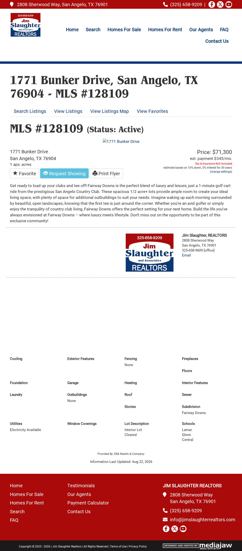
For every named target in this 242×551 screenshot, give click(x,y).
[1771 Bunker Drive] (121, 141)
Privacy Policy (138, 546)
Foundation (19, 382)
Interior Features (195, 382)
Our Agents (201, 29)
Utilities (16, 423)
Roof (128, 394)
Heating (131, 382)
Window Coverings (82, 423)
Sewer (187, 394)
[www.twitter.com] (220, 4)
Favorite (27, 173)
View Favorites (152, 111)
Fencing (131, 358)
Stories (130, 406)
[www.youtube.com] (228, 4)
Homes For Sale (124, 29)
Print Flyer (108, 173)
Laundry (16, 394)
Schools (188, 423)
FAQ (224, 29)
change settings (221, 171)
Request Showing (67, 173)
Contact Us (217, 41)
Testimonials (81, 485)
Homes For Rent (165, 29)
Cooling (16, 358)
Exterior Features (80, 358)
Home (72, 29)
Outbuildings (77, 394)
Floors (187, 370)
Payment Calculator (88, 503)
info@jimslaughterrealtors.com (202, 519)
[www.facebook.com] (211, 4)
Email (186, 255)
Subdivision (191, 406)
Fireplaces (190, 358)
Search (93, 29)
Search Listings (30, 111)
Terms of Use (118, 546)
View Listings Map (109, 111)
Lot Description (137, 423)
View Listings (68, 111)
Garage (72, 382)
